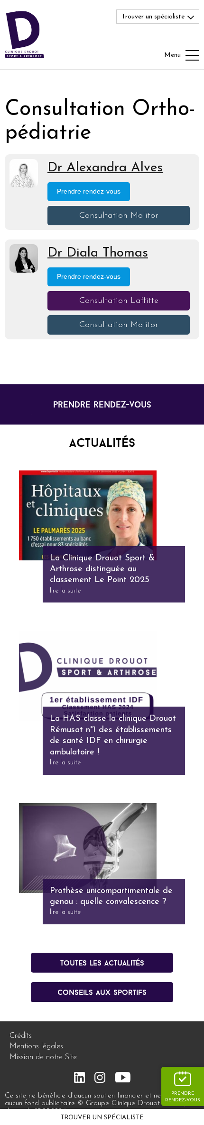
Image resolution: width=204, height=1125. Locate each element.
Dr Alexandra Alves (105, 168)
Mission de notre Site (43, 1057)
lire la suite (65, 590)
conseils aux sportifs (102, 992)
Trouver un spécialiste (102, 1118)
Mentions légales (36, 1046)
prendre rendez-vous (102, 404)
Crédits (20, 1036)
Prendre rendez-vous (182, 1097)
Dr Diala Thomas (97, 253)
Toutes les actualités (102, 962)
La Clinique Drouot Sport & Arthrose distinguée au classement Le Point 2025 (102, 569)
